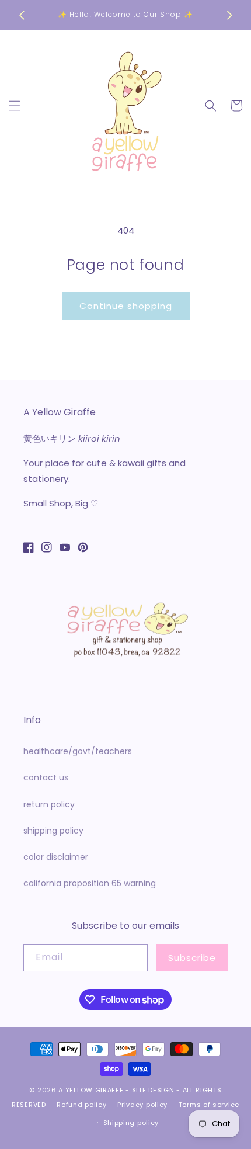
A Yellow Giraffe (90, 1090)
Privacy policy (142, 1104)
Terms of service (209, 1104)
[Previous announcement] (21, 15)
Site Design (153, 1090)
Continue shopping (125, 306)
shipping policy (53, 830)
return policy (49, 804)
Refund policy (81, 1104)
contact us (45, 777)
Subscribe (192, 958)
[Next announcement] (229, 15)
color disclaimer (55, 857)
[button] (14, 106)
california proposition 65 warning (89, 883)
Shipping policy (131, 1122)
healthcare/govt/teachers (77, 751)
